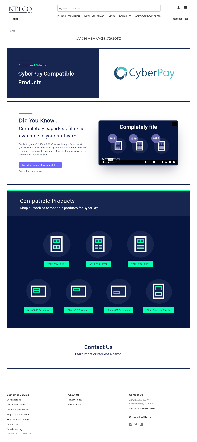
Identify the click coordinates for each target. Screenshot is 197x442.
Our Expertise (14, 399)
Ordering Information (18, 409)
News (111, 16)
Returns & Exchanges (18, 419)
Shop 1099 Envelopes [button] (38, 310)
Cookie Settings (15, 429)
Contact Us (12, 424)
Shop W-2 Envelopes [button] (78, 310)
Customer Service (18, 395)
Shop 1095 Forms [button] (140, 263)
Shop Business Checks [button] (158, 310)
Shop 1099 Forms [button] (56, 263)
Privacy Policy (75, 399)
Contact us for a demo (30, 171)
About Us (73, 395)
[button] (57, 244)
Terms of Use (74, 404)
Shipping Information (18, 414)
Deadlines (125, 16)
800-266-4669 (180, 19)
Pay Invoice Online (16, 404)
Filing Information (68, 16)
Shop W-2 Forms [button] (98, 263)
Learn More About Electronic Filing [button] (40, 165)
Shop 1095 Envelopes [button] (119, 310)
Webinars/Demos (94, 16)
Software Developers (148, 16)
